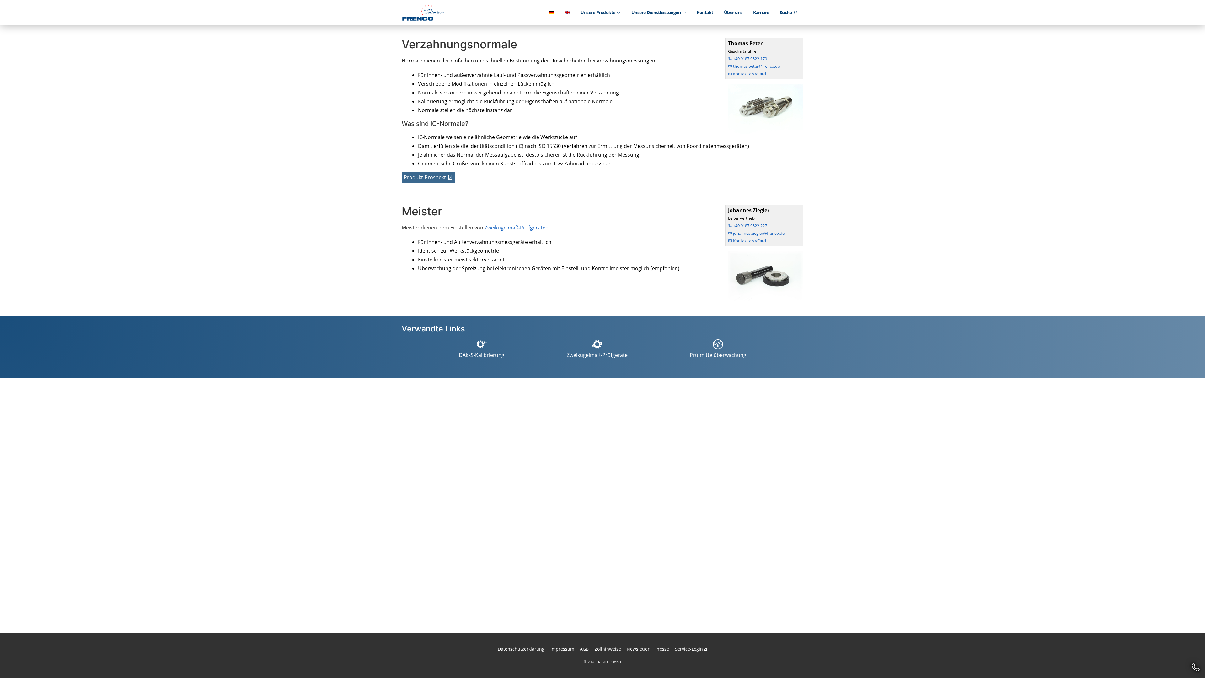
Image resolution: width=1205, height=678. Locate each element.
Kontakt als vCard (749, 74)
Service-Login (689, 649)
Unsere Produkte (598, 12)
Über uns (733, 12)
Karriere (761, 12)
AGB (584, 649)
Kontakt (705, 12)
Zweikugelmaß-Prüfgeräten (517, 227)
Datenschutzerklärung (521, 649)
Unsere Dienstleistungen (656, 12)
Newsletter (638, 649)
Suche (786, 12)
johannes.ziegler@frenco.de (758, 233)
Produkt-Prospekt (425, 177)
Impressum (562, 649)
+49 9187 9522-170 (749, 59)
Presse (662, 649)
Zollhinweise (608, 649)
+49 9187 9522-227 (749, 226)
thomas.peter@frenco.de (756, 66)
